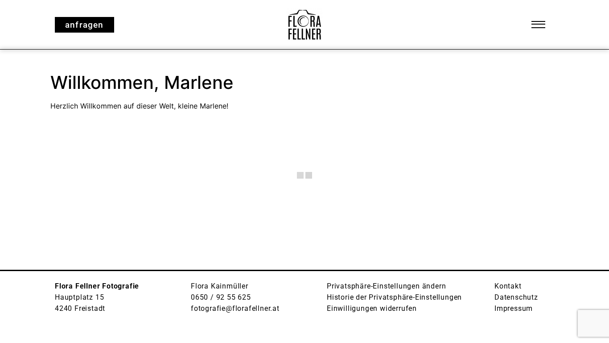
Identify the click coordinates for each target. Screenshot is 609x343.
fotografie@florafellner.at (235, 308)
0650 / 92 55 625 (221, 297)
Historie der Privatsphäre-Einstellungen (394, 297)
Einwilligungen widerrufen (372, 308)
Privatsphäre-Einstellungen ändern (386, 286)
